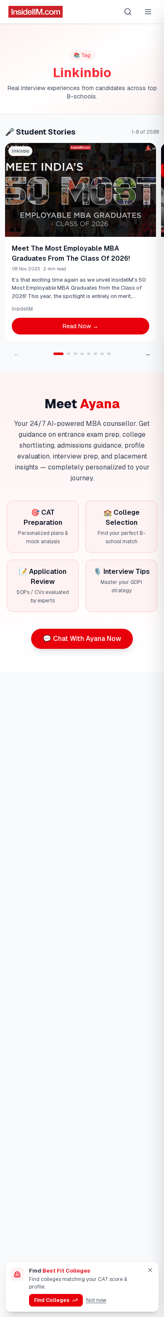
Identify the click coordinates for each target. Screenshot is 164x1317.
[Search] (127, 11)
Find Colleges (51, 1300)
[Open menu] (148, 11)
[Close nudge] (150, 1270)
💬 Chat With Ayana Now (82, 638)
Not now (96, 1300)
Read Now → (80, 326)
